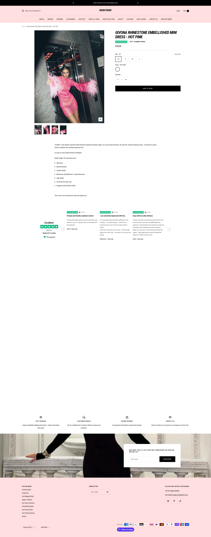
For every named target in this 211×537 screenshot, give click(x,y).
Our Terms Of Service (28, 503)
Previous (63, 229)
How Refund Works (27, 506)
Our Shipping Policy (28, 496)
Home (23, 26)
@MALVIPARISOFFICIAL (180, 495)
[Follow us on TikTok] (180, 501)
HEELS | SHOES (141, 19)
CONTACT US (153, 19)
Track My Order (26, 490)
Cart (185, 11)
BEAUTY (120, 19)
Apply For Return (27, 500)
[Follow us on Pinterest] (174, 501)
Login (178, 11)
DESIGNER (60, 19)
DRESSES (50, 19)
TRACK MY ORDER (166, 19)
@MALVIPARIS (174, 491)
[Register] (107, 492)
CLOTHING (130, 19)
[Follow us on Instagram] (168, 501)
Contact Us (25, 493)
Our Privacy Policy (27, 510)
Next (169, 229)
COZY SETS (81, 19)
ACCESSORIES (70, 19)
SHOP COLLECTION (109, 19)
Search (24, 516)
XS (118, 59)
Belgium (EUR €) (27, 527)
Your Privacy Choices (28, 513)
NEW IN (41, 19)
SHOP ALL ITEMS (94, 19)
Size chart (178, 54)
